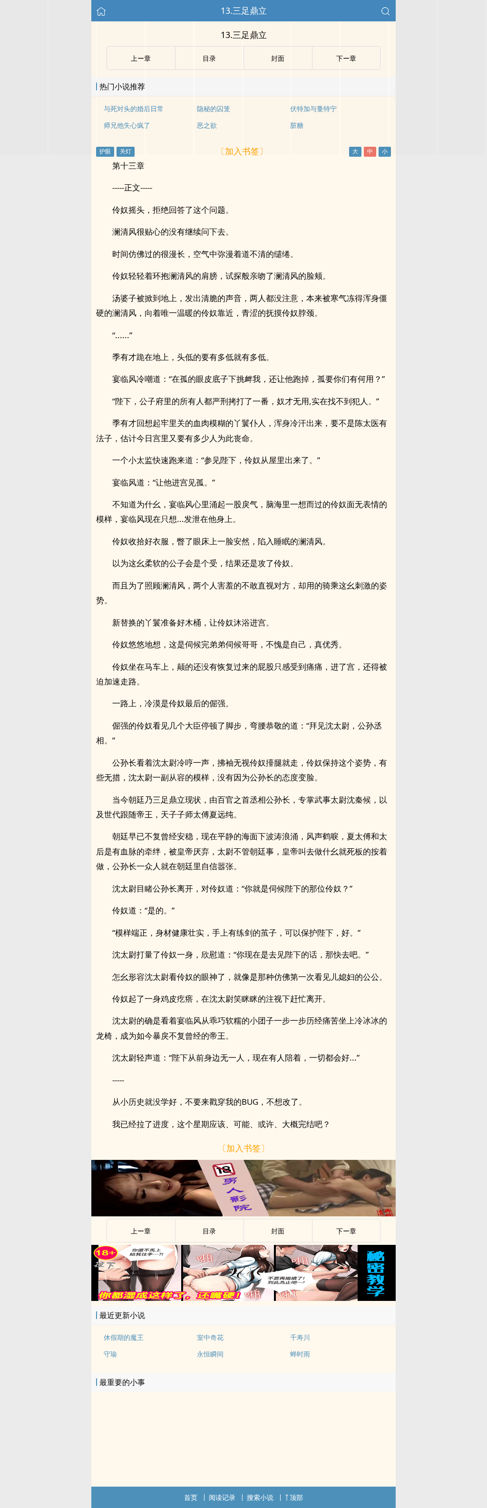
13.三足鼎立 (244, 10)
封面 (277, 1230)
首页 (190, 1497)
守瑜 (110, 1353)
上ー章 (141, 1230)
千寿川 (300, 1337)
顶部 (296, 1497)
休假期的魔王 (124, 1337)
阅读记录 (222, 1497)
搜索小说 (260, 1497)
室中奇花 (210, 1337)
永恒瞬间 (210, 1353)
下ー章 (346, 1230)
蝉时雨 (300, 1353)
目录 (209, 1230)
